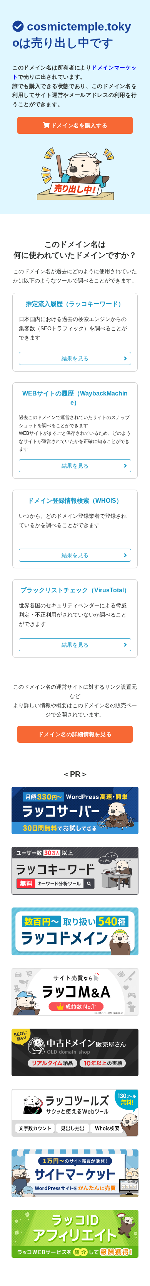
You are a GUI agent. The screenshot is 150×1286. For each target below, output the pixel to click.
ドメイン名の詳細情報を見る (75, 734)
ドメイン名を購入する (79, 125)
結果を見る (75, 358)
